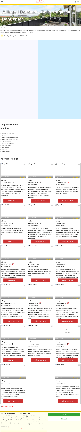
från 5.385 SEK (40, 321)
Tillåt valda (64, 419)
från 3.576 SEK (13, 241)
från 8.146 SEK (13, 200)
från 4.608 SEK (40, 360)
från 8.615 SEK (13, 360)
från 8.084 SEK (40, 241)
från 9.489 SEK (13, 280)
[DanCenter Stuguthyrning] (40, 2)
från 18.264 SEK (67, 321)
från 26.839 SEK (13, 401)
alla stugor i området (7, 406)
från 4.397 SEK (67, 200)
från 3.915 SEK (40, 280)
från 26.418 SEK (13, 321)
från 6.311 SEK (67, 241)
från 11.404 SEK (67, 280)
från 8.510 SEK (67, 401)
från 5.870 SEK (40, 200)
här (2, 430)
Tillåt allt (64, 414)
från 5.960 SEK (67, 360)
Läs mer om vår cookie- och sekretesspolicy (12, 428)
